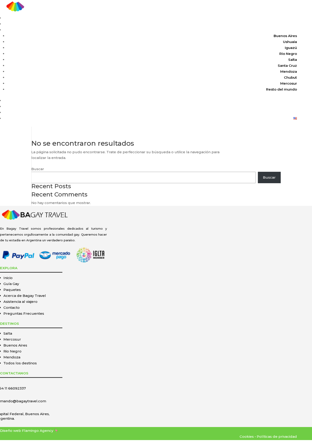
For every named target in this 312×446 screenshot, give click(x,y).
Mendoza (288, 71)
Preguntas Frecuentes (23, 313)
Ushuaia (290, 42)
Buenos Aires (285, 36)
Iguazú (291, 48)
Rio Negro (288, 53)
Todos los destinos (20, 363)
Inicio (292, 18)
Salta (292, 59)
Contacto (289, 112)
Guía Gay (11, 284)
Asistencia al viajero (279, 106)
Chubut (290, 77)
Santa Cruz (287, 65)
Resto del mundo (281, 89)
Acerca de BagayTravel (276, 100)
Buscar (37, 169)
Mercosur (288, 83)
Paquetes (288, 30)
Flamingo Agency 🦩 (40, 430)
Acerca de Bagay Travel (24, 295)
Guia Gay (289, 24)
